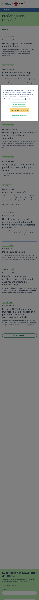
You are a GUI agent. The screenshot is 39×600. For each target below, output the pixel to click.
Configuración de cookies (19, 115)
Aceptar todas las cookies (19, 110)
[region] (19, 103)
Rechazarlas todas (19, 104)
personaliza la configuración (21, 99)
